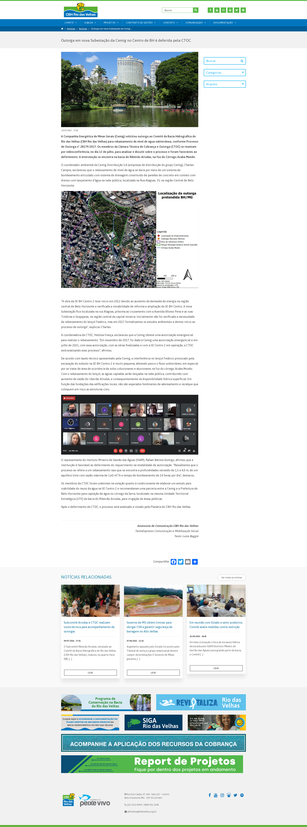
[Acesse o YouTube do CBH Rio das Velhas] (217, 10)
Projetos (109, 22)
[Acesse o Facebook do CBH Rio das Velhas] (210, 10)
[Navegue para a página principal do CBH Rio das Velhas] (80, 10)
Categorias (214, 73)
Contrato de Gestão (139, 22)
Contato (169, 22)
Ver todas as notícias (231, 577)
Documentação (223, 22)
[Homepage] (62, 28)
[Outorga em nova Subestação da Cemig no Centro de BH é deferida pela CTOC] (129, 89)
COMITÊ (69, 22)
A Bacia (88, 22)
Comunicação (194, 22)
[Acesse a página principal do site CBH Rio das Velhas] (68, 800)
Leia (90, 672)
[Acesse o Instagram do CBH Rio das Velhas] (223, 10)
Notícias (71, 28)
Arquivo (211, 84)
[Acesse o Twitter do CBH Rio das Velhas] (236, 10)
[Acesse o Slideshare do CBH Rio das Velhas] (230, 10)
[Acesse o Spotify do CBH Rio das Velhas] (243, 10)
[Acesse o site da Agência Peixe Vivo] (94, 800)
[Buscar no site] (195, 10)
